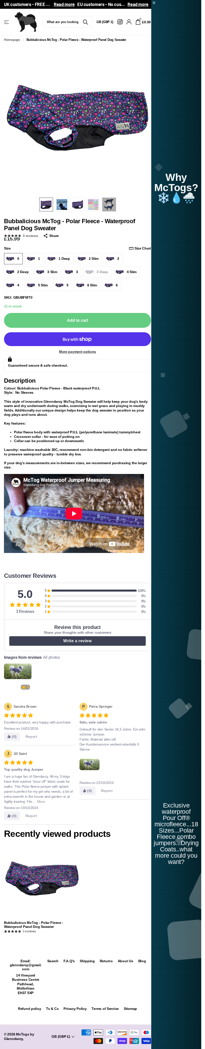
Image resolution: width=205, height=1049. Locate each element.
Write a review (77, 641)
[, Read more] (119, 22)
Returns (106, 961)
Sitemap (130, 1009)
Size (77, 248)
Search (52, 961)
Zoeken (85, 22)
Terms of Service (105, 1009)
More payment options (77, 352)
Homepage (12, 40)
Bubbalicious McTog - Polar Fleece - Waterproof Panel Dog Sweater (33, 925)
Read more (64, 4)
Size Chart (142, 248)
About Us (125, 961)
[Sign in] (129, 22)
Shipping (87, 961)
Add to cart (77, 320)
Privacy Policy (75, 1009)
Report (31, 737)
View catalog (7, 22)
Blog (142, 961)
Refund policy (29, 1009)
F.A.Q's (69, 961)
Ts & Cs (52, 1009)
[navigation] (46, 204)
